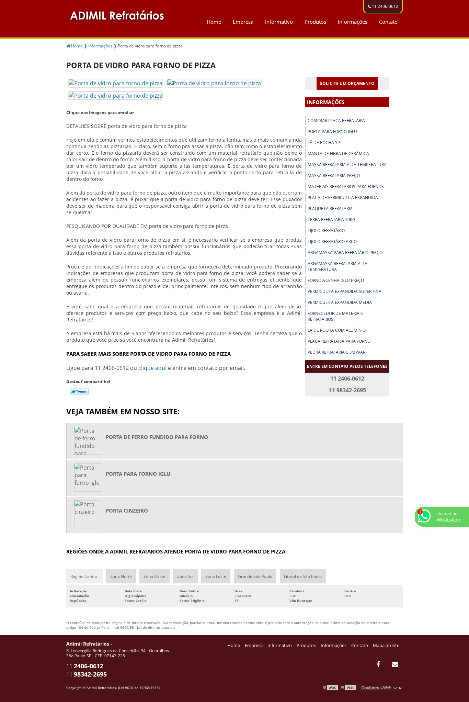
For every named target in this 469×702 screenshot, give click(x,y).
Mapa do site (386, 645)
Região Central (84, 576)
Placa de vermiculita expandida (343, 197)
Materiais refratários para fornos (346, 186)
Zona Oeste (154, 576)
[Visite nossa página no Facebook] (378, 664)
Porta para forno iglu (332, 131)
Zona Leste (215, 576)
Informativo (279, 21)
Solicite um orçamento (347, 83)
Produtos (315, 21)
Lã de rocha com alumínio (337, 330)
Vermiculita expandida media (340, 302)
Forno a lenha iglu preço (336, 280)
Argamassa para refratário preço (345, 252)
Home (214, 21)
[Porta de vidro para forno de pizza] (115, 82)
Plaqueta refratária (330, 208)
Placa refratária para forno (339, 341)
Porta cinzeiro (127, 510)
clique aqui (152, 368)
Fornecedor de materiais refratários (335, 316)
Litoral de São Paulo (303, 576)
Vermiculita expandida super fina (344, 291)
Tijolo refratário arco (332, 241)
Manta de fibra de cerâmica (338, 153)
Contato (388, 21)
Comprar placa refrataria (336, 120)
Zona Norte (121, 576)
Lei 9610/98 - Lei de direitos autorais (144, 627)
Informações (352, 21)
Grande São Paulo (255, 576)
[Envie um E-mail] (395, 664)
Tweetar (79, 391)
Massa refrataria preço (334, 175)
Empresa (243, 21)
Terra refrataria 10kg (331, 219)
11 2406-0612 (384, 6)
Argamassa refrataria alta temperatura (337, 266)
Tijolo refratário (326, 230)
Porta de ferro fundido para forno (157, 437)
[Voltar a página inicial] (117, 14)
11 (84, 666)
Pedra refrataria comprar (336, 352)
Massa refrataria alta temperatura (347, 164)
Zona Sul (185, 576)
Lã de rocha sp (324, 142)
